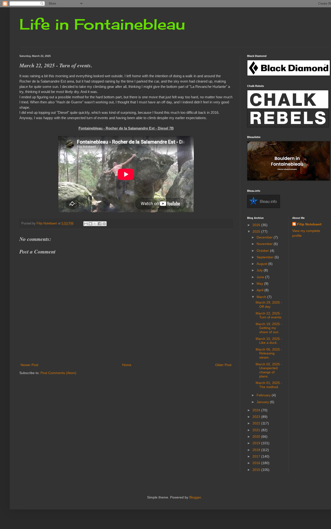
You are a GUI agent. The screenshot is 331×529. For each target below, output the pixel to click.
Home (126, 365)
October (263, 251)
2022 (256, 423)
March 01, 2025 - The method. (269, 385)
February (264, 395)
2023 (256, 417)
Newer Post (29, 365)
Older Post (223, 365)
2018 (256, 450)
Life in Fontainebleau (102, 24)
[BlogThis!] (90, 223)
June (261, 277)
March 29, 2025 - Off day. (269, 304)
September (266, 257)
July (260, 270)
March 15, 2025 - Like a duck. (269, 341)
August (262, 264)
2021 (256, 430)
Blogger (195, 497)
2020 (256, 436)
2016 (256, 463)
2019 (256, 443)
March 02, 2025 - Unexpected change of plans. (269, 370)
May (260, 283)
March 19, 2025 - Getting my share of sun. (269, 328)
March (262, 297)
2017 (256, 456)
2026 (256, 225)
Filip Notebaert (309, 224)
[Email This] (85, 223)
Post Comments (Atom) (58, 373)
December (265, 237)
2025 (256, 231)
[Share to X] (95, 223)
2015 (256, 470)
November (265, 244)
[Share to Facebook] (99, 223)
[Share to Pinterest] (104, 223)
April (260, 290)
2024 (256, 410)
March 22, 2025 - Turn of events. (269, 315)
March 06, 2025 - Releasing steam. (269, 353)
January (263, 402)
